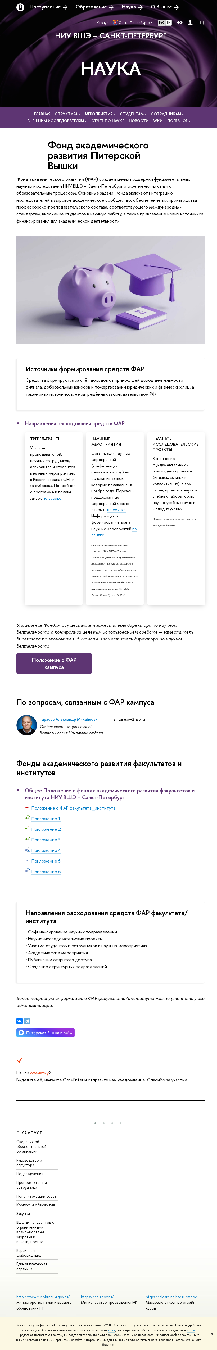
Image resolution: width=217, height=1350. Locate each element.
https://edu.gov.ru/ (97, 1296)
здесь (111, 1330)
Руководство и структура (29, 1162)
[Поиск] (202, 22)
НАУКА (110, 68)
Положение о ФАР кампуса (54, 663)
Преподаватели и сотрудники (31, 1185)
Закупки (23, 1213)
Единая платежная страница (31, 1266)
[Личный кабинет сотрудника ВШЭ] (190, 23)
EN (168, 22)
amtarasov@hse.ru (129, 719)
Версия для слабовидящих (28, 1253)
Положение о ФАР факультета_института (73, 808)
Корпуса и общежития (35, 1204)
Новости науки (146, 120)
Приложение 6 (46, 871)
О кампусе (29, 1132)
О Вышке (161, 6)
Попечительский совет (36, 1196)
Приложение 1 (46, 818)
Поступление (45, 6)
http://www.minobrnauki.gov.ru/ (43, 1296)
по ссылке (52, 498)
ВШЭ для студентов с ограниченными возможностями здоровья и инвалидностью (35, 1232)
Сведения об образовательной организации (31, 1146)
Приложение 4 (46, 850)
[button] (95, 1123)
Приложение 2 (46, 829)
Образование (91, 6)
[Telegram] (27, 1021)
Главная (42, 113)
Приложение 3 (46, 840)
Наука (129, 6)
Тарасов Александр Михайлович (69, 719)
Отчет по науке (108, 120)
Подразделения (29, 1173)
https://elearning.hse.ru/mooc (171, 1296)
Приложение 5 (46, 861)
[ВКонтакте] (19, 1021)
